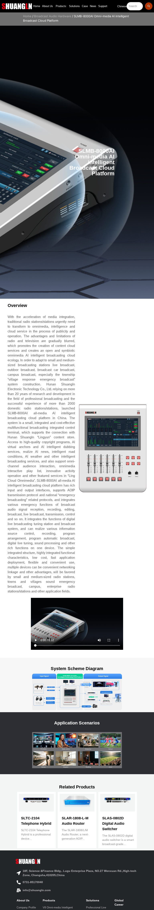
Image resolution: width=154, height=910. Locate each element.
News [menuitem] (93, 6)
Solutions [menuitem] (74, 6)
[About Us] (27, 900)
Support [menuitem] (102, 6)
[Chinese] (122, 7)
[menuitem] (48, 6)
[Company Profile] (27, 908)
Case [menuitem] (85, 6)
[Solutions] (97, 900)
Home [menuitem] (36, 6)
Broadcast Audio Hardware (52, 16)
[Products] (61, 900)
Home (27, 16)
